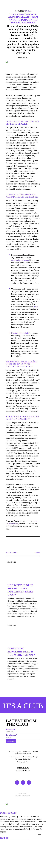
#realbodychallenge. (20, 260)
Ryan (35, 307)
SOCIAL (28, 11)
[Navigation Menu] (39, 835)
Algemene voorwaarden (22, 795)
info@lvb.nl (23, 767)
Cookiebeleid (22, 793)
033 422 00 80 (23, 770)
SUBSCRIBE (11, 741)
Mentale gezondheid (20, 333)
